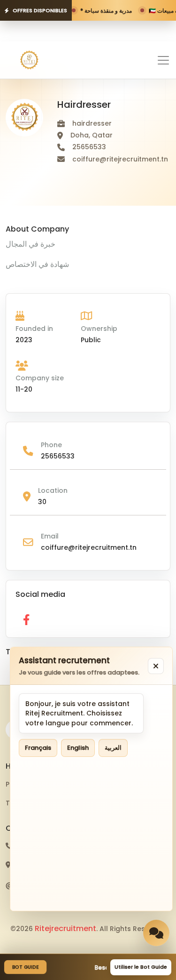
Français (38, 747)
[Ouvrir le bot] (156, 933)
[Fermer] (156, 666)
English (78, 747)
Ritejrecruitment (65, 928)
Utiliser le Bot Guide (141, 967)
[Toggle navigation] (163, 60)
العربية (113, 747)
